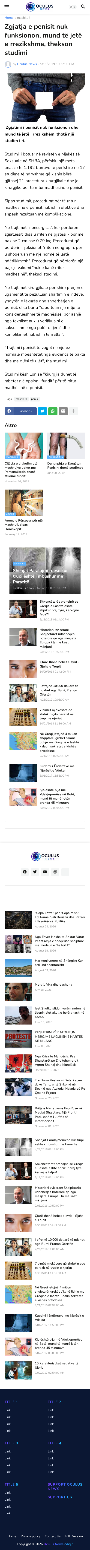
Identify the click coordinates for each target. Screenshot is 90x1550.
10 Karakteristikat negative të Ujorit (56, 1365)
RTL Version (74, 1536)
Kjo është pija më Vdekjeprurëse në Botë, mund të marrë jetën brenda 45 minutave (57, 796)
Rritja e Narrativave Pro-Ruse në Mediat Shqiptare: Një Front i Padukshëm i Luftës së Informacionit (59, 1114)
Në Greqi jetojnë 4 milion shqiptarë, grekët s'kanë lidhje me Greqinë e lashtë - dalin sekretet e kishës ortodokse (59, 742)
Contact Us (53, 1536)
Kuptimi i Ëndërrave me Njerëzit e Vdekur (57, 768)
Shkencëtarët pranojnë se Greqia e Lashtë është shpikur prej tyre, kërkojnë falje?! (59, 608)
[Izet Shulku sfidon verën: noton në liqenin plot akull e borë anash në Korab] (18, 1015)
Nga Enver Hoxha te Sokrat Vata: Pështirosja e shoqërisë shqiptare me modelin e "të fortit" (59, 941)
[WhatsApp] (52, 411)
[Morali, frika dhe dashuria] (18, 992)
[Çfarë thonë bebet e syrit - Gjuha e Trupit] (23, 669)
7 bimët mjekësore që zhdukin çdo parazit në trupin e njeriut (57, 714)
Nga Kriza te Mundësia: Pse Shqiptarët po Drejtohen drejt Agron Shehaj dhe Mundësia (56, 1060)
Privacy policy (30, 1536)
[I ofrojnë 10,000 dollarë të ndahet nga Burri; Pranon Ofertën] (23, 693)
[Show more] (73, 411)
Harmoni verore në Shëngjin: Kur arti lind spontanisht (59, 963)
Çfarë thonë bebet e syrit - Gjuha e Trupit (59, 664)
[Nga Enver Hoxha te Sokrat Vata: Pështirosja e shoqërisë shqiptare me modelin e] (18, 944)
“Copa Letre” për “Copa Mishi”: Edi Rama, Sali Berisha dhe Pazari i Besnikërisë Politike (60, 917)
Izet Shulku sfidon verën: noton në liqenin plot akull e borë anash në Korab (60, 1012)
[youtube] (45, 872)
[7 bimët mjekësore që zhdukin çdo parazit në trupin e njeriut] (23, 717)
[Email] (63, 411)
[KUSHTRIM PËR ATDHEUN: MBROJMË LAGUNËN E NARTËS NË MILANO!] (18, 1039)
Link (8, 1410)
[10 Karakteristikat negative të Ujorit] (18, 1370)
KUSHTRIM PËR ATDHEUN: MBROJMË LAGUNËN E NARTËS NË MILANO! (59, 1036)
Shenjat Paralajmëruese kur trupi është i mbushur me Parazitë (59, 1142)
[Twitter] (42, 411)
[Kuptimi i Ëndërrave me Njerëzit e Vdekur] (23, 773)
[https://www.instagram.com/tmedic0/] (65, 872)
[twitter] (35, 872)
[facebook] (25, 872)
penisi (35, 399)
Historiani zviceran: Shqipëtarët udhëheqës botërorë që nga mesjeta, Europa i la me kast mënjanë (58, 638)
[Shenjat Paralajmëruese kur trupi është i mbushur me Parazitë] (18, 1147)
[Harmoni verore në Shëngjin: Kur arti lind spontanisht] (18, 968)
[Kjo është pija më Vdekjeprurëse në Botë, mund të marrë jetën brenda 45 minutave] (23, 797)
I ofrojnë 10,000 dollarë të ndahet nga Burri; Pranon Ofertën (59, 690)
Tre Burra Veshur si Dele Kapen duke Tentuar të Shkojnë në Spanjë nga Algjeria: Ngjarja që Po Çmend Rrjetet (60, 1086)
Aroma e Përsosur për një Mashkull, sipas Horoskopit (24, 525)
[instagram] (55, 872)
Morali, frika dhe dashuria (53, 985)
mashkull (23, 18)
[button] (6, 7)
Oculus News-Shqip (58, 1544)
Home (9, 18)
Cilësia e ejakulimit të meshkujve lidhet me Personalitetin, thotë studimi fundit (21, 470)
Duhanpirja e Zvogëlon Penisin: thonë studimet (65, 466)
